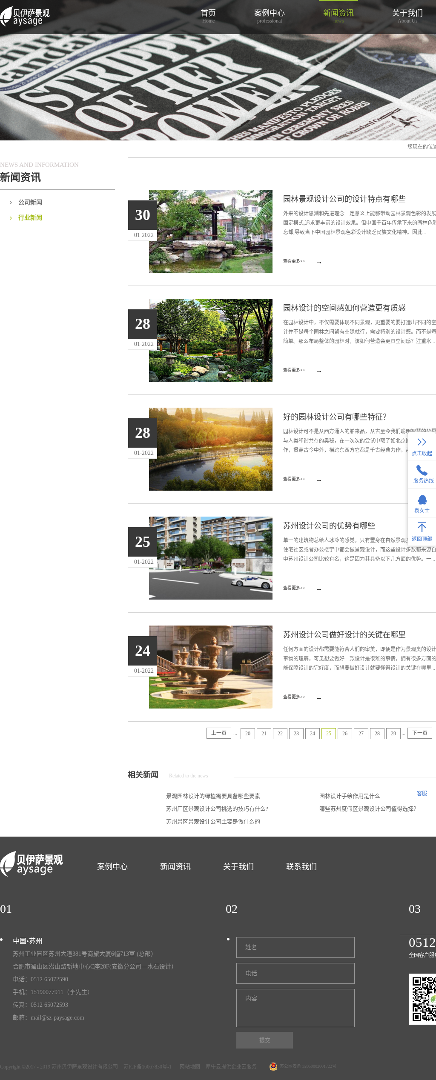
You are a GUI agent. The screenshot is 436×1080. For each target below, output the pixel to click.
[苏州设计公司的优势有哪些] (210, 522)
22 (280, 734)
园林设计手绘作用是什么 (349, 796)
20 (247, 734)
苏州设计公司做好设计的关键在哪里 (344, 635)
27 (361, 734)
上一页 (219, 733)
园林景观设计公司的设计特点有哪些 (344, 199)
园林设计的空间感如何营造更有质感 (344, 308)
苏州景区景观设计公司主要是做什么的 (213, 821)
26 (344, 734)
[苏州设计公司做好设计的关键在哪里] (210, 631)
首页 (208, 16)
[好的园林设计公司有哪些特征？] (210, 413)
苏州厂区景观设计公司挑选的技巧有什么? (217, 809)
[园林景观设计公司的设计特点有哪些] (210, 195)
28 (377, 734)
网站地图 (188, 1067)
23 (296, 734)
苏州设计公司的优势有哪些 (329, 526)
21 (264, 734)
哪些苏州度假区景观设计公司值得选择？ (369, 809)
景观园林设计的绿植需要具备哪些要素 (213, 796)
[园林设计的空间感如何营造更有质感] (210, 304)
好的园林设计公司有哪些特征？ (336, 417)
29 (393, 734)
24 (312, 734)
